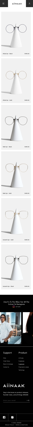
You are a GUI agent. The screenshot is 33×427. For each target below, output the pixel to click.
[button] (3, 3)
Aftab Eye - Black (7, 53)
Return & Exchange (8, 364)
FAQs (4, 358)
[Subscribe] (28, 400)
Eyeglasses (21, 364)
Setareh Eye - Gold (8, 240)
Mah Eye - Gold (7, 193)
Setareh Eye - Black (8, 286)
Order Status (6, 361)
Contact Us (6, 367)
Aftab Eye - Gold (7, 100)
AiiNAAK (19, 423)
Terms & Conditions (22, 425)
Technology (22, 370)
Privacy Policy (9, 425)
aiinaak (18, 307)
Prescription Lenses (24, 367)
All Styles (21, 358)
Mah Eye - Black (7, 147)
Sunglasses (21, 361)
